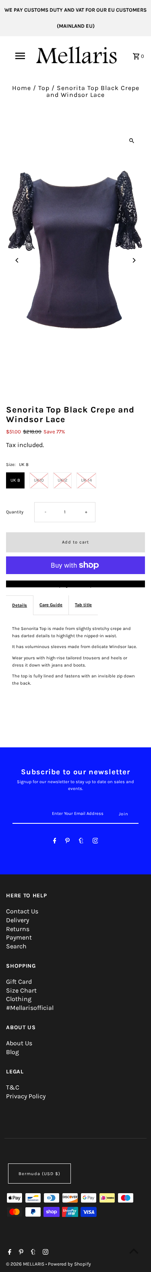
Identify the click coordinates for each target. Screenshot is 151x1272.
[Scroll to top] (134, 1251)
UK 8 (15, 480)
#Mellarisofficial (30, 1007)
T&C (12, 1087)
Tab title (83, 604)
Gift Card (19, 981)
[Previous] (17, 260)
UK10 (39, 480)
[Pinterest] (67, 842)
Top (44, 88)
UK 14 (86, 480)
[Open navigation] (20, 56)
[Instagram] (95, 842)
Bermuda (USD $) (39, 1173)
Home (21, 88)
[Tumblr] (81, 842)
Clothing (18, 999)
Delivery (17, 920)
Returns (17, 929)
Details (19, 605)
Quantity (14, 512)
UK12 (62, 480)
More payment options (75, 584)
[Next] (134, 260)
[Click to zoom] (132, 140)
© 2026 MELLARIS (26, 1264)
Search (16, 946)
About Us (19, 1043)
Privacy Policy (26, 1096)
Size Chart (21, 990)
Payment (19, 937)
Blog (12, 1052)
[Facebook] (54, 842)
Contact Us (22, 911)
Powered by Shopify (69, 1264)
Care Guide (50, 604)
